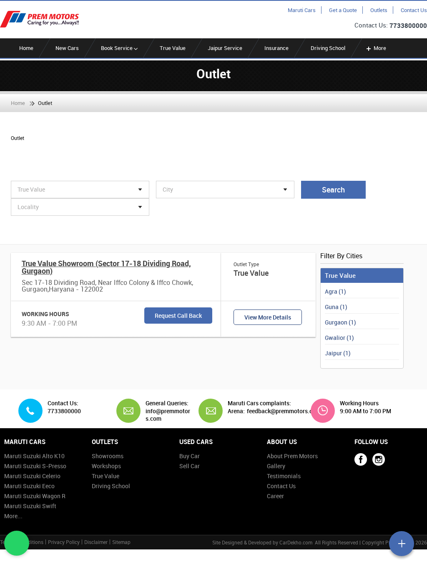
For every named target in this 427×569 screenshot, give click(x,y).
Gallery (276, 466)
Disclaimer (96, 542)
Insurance (276, 48)
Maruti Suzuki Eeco (29, 486)
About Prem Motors (292, 456)
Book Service (117, 48)
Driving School (328, 48)
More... (13, 516)
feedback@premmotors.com (284, 411)
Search (333, 190)
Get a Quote (343, 10)
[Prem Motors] (39, 19)
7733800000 (408, 25)
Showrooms (107, 456)
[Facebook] (360, 459)
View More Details (267, 317)
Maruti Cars (302, 10)
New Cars (67, 48)
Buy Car (189, 456)
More (380, 48)
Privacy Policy (64, 542)
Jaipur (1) (338, 353)
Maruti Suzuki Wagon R (34, 496)
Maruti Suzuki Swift (30, 506)
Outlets (378, 10)
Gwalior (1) (339, 338)
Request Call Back (178, 315)
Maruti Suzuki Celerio (32, 476)
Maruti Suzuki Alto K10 (34, 456)
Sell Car (189, 466)
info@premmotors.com (168, 414)
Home (26, 48)
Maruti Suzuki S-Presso (35, 466)
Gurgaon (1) (340, 322)
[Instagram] (378, 459)
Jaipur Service (225, 48)
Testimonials (284, 476)
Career (275, 496)
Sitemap (121, 542)
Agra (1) (335, 291)
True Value (173, 48)
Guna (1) (336, 307)
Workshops (106, 466)
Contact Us (414, 10)
